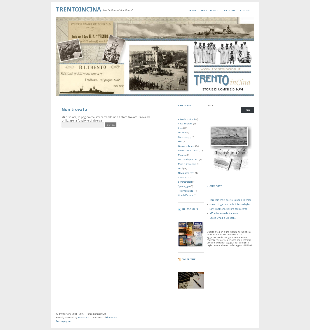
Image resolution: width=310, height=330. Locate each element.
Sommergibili (185, 181)
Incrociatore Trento (188, 150)
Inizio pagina (63, 321)
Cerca (210, 105)
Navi (180, 168)
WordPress (83, 317)
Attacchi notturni (186, 119)
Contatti (245, 10)
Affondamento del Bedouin (224, 213)
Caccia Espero (185, 123)
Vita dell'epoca (185, 195)
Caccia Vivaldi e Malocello (223, 218)
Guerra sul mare (186, 146)
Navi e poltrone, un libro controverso (228, 209)
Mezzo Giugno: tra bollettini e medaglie (230, 204)
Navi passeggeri (186, 173)
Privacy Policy (209, 10)
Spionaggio (184, 186)
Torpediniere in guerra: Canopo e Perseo (231, 200)
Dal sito (182, 132)
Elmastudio (112, 317)
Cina (180, 128)
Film (180, 141)
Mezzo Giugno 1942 (188, 159)
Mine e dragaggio (187, 164)
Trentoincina (78, 9)
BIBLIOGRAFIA (190, 209)
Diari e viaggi (184, 137)
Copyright (229, 10)
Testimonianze (185, 190)
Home (192, 10)
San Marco (183, 177)
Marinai (182, 155)
